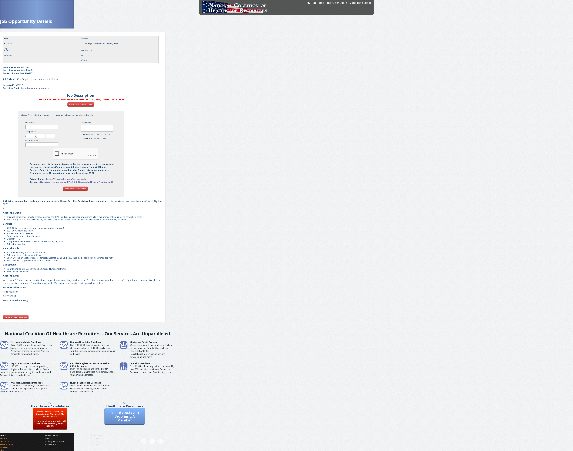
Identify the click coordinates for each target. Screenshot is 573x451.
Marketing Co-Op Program (144, 342)
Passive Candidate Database (25, 342)
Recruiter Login (337, 2)
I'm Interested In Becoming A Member (124, 416)
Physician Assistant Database (26, 382)
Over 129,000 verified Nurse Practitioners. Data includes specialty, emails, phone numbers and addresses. (90, 388)
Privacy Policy (6, 444)
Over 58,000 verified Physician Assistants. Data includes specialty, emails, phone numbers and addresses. (25, 388)
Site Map (4, 447)
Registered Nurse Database (25, 363)
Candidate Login (360, 2)
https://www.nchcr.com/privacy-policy (67, 179)
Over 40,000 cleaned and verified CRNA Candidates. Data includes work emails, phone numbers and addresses (92, 371)
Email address (31, 140)
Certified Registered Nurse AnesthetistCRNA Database (91, 364)
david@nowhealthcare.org (35, 88)
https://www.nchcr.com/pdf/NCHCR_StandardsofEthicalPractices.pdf (76, 182)
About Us (4, 438)
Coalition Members (140, 363)
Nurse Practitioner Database (85, 382)
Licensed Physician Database (85, 342)
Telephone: (30, 131)
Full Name (29, 122)
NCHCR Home (315, 2)
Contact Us (5, 441)
